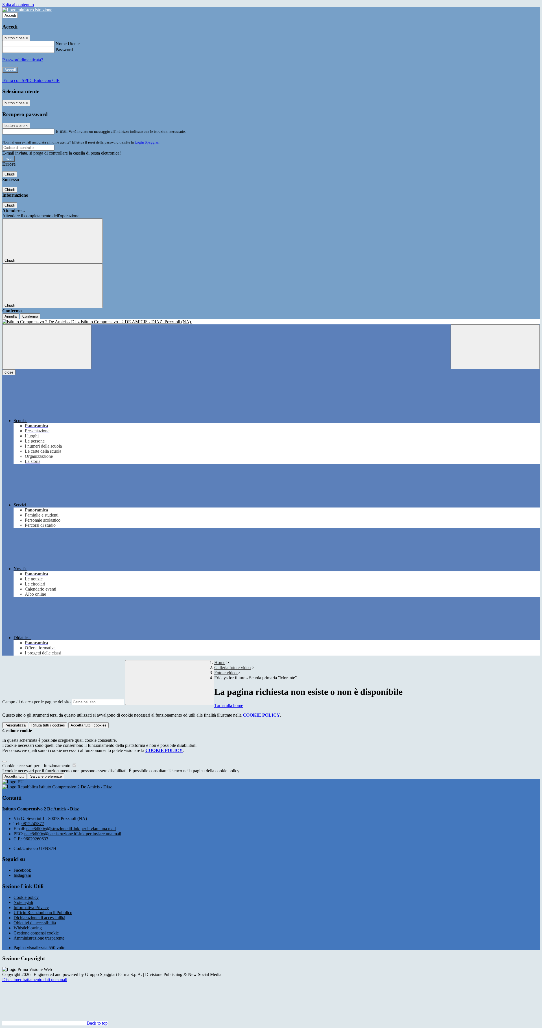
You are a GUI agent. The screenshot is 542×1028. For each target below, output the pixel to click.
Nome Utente (68, 43)
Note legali (23, 902)
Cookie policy (26, 897)
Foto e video (226, 672)
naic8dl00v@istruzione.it (71, 828)
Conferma (30, 316)
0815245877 (32, 823)
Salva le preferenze (46, 776)
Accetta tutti (88, 725)
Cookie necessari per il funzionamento (36, 765)
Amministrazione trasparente (39, 938)
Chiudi (10, 174)
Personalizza (15, 725)
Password (64, 49)
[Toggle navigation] (46, 346)
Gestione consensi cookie (36, 933)
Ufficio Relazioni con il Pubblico (43, 912)
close (9, 372)
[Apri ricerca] (495, 346)
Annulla (11, 316)
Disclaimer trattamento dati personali (34, 979)
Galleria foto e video (232, 667)
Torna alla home (228, 705)
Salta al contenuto (18, 4)
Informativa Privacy (31, 907)
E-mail (61, 131)
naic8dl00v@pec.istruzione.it (72, 833)
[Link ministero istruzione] (27, 9)
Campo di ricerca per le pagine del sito (36, 701)
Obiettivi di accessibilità (35, 922)
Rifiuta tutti (48, 725)
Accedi (10, 15)
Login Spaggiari (147, 142)
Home (219, 662)
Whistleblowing (28, 927)
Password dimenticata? (22, 59)
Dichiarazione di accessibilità (39, 917)
